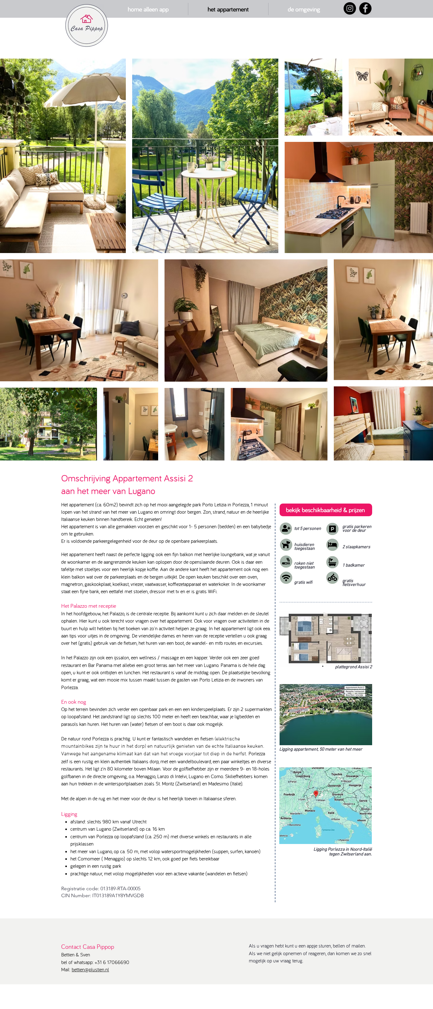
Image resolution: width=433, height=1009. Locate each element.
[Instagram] (350, 8)
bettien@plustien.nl (90, 969)
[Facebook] (365, 8)
